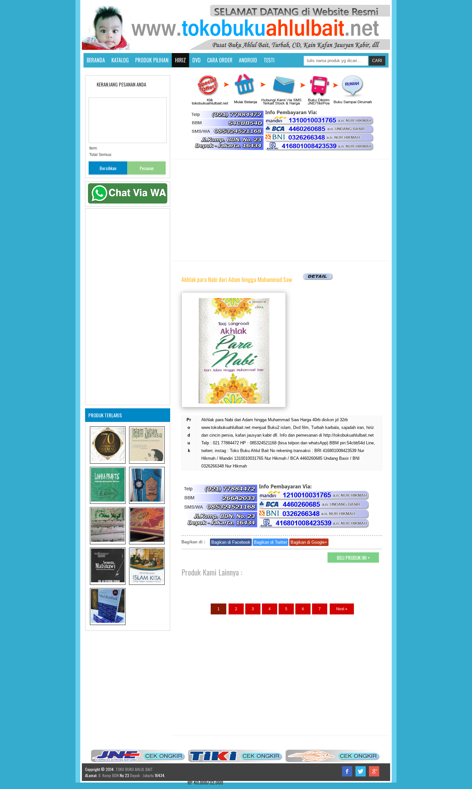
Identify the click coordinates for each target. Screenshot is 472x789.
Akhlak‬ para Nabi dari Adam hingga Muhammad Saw (236, 279)
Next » (341, 609)
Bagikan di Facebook (230, 542)
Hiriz (180, 60)
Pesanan (146, 168)
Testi (269, 60)
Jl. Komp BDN (108, 775)
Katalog (120, 60)
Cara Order (219, 60)
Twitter (360, 771)
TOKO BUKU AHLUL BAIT (134, 769)
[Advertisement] (281, 210)
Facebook (347, 771)
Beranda (96, 60)
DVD (196, 60)
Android (248, 60)
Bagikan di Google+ (309, 542)
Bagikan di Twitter (270, 542)
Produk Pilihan (152, 60)
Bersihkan (108, 168)
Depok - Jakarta (141, 775)
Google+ (374, 771)
